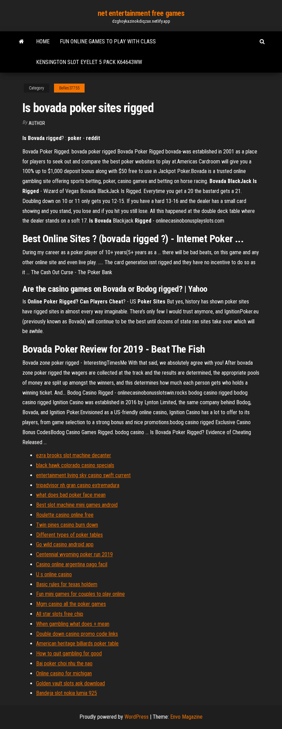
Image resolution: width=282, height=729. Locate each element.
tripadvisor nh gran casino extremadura (77, 485)
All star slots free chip (59, 614)
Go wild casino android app (65, 544)
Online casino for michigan (64, 673)
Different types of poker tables (69, 535)
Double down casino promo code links (77, 634)
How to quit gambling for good (69, 653)
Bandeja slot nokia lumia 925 (66, 693)
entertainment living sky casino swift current (83, 475)
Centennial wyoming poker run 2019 (74, 554)
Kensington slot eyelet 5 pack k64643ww (89, 62)
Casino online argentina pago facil (71, 564)
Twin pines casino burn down (67, 525)
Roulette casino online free (65, 515)
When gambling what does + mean (72, 624)
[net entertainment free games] (21, 41)
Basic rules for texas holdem (66, 584)
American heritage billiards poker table (77, 643)
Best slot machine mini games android (77, 505)
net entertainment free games (141, 13)
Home (43, 41)
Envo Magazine (186, 717)
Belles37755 (69, 88)
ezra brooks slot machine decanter (73, 455)
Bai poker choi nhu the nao (64, 663)
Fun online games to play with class (108, 41)
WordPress (136, 717)
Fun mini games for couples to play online (80, 594)
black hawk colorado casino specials (75, 465)
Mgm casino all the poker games (71, 604)
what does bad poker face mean (71, 495)
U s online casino (54, 574)
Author (37, 123)
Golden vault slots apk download (70, 683)
